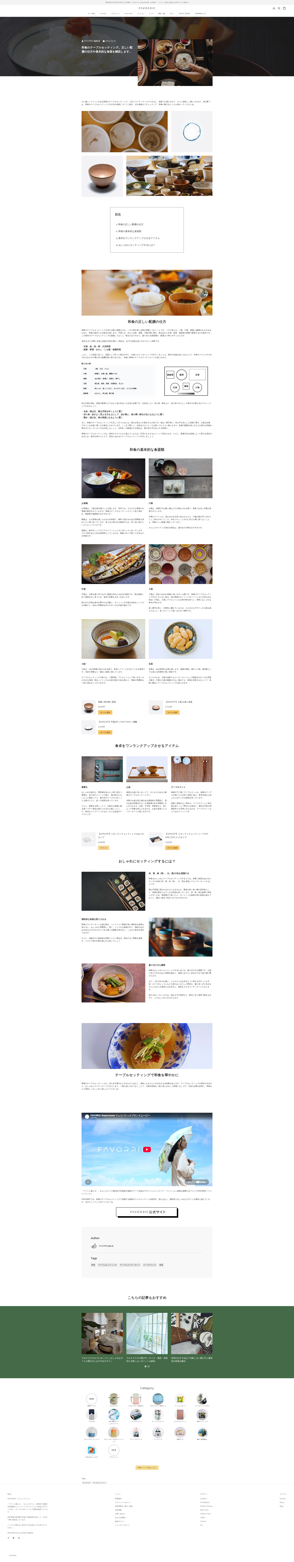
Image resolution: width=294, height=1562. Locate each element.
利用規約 (118, 1499)
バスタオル (103, 13)
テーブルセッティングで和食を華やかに (147, 1075)
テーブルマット (178, 787)
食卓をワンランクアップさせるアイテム (139, 238)
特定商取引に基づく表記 (124, 1506)
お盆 (128, 787)
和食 (93, 1265)
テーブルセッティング (107, 1265)
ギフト (172, 13)
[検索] (279, 8)
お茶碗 (85, 503)
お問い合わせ (120, 1514)
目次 (118, 214)
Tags (94, 1258)
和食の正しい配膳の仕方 (130, 224)
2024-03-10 (110, 41)
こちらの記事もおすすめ (147, 1298)
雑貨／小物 (161, 13)
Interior (203, 1521)
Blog (281, 1506)
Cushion (203, 1499)
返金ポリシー (120, 1521)
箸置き (85, 787)
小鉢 (84, 664)
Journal (282, 1499)
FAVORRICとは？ (200, 13)
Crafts (202, 1517)
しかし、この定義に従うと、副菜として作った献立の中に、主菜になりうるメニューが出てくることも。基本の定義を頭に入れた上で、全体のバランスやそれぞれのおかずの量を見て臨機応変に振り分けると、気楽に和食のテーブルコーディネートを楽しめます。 (147, 356)
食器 (161, 1265)
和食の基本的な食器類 (129, 231)
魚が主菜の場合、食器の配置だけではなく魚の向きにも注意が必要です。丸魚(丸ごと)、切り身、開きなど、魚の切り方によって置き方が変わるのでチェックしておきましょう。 (146, 404)
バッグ (151, 13)
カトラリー (87, 1483)
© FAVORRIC (13, 1555)
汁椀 (151, 503)
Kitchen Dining (206, 1506)
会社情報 (118, 1510)
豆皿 (151, 664)
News (282, 1502)
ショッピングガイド (122, 1525)
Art (201, 1525)
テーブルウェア (149, 1265)
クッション (140, 13)
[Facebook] (8, 1538)
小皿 (151, 589)
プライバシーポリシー (123, 1502)
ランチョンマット (99, 1483)
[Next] (209, 1338)
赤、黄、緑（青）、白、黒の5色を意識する (169, 873)
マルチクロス (128, 13)
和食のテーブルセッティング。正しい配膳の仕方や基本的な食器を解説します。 (107, 49)
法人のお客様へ (120, 1517)
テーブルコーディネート (130, 1265)
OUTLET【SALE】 (185, 13)
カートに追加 (105, 712)
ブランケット (115, 13)
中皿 (84, 589)
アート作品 (91, 13)
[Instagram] (19, 1538)
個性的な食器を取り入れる (94, 919)
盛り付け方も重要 (157, 965)
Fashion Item (205, 1514)
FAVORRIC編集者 (92, 41)
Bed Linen (204, 1510)
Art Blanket (204, 1502)
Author (95, 1238)
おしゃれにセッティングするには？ (137, 245)
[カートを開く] (284, 8)
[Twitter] (13, 1538)
